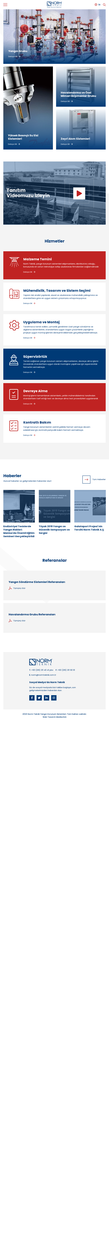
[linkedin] (46, 697)
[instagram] (53, 697)
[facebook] (32, 697)
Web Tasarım (49, 717)
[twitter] (39, 697)
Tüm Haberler (99, 479)
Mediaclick (61, 717)
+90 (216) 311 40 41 (40, 670)
